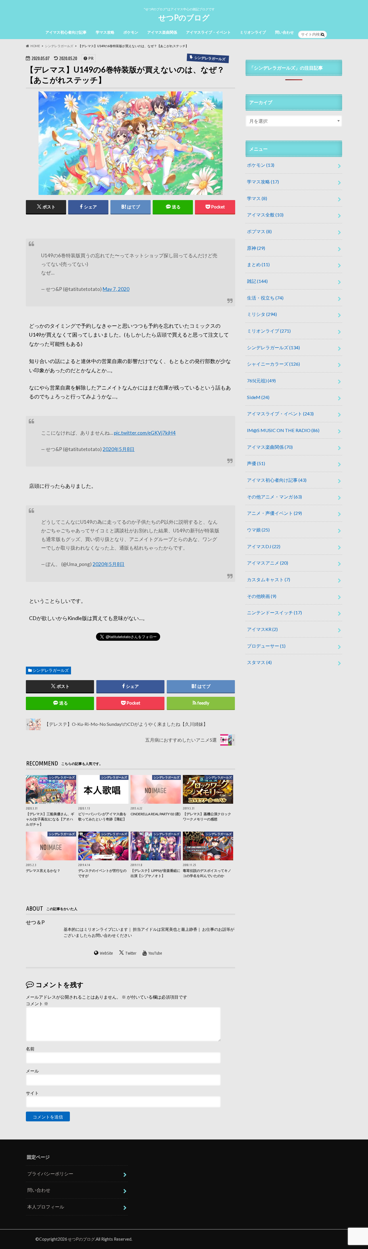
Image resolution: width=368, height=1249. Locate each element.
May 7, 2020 (116, 289)
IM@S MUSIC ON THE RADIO (283, 430)
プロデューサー (266, 646)
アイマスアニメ (267, 562)
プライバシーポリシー (50, 1173)
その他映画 (261, 596)
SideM (258, 397)
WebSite (106, 953)
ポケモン (130, 32)
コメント (37, 1003)
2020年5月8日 (119, 449)
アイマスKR (262, 629)
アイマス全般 (265, 214)
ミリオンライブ (253, 32)
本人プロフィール (45, 1206)
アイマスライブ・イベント (208, 32)
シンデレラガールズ (50, 670)
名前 (30, 1048)
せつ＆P (35, 922)
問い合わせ (284, 32)
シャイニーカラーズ (273, 364)
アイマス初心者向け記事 (66, 32)
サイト (32, 1092)
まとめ (258, 264)
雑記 (257, 281)
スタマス (259, 662)
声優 (256, 463)
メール (32, 1070)
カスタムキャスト (268, 579)
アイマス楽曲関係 (162, 32)
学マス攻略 (105, 32)
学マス (257, 198)
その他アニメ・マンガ (274, 496)
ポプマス (259, 231)
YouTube (155, 953)
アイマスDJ (263, 546)
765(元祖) (261, 380)
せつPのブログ (184, 17)
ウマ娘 (258, 529)
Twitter (130, 953)
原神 (256, 248)
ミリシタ (262, 314)
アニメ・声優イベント (274, 513)
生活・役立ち (265, 297)
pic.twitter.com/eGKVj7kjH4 (145, 433)
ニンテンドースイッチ (274, 612)
